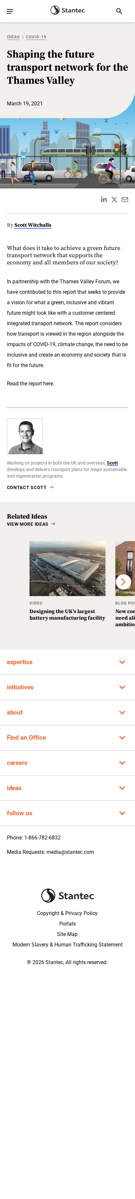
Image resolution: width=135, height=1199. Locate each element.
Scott (112, 463)
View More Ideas (28, 524)
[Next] (123, 582)
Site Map (67, 934)
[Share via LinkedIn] (104, 199)
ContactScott (27, 487)
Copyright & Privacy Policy (67, 913)
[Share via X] (114, 199)
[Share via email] (125, 199)
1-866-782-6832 (42, 838)
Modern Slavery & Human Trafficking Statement (67, 945)
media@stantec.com (70, 852)
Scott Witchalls (32, 224)
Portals (67, 924)
